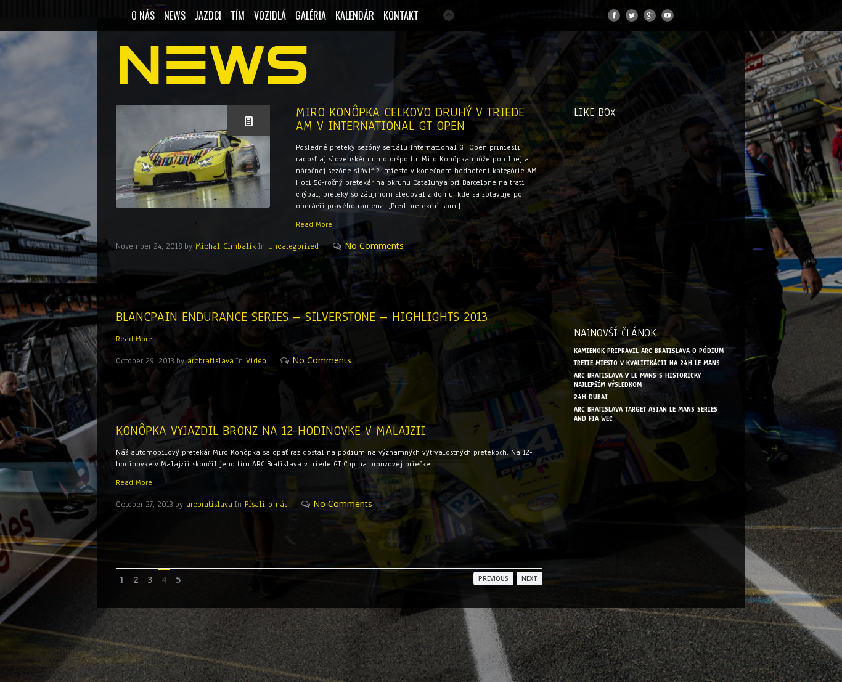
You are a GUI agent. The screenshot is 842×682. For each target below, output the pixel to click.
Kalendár (354, 15)
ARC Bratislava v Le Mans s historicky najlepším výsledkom (637, 380)
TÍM (238, 15)
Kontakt (401, 15)
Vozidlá (270, 15)
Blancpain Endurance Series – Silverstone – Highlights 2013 (302, 316)
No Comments (374, 245)
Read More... (317, 224)
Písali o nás (266, 504)
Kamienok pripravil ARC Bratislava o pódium (649, 350)
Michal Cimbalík (225, 246)
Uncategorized (293, 246)
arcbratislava (210, 361)
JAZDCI (208, 15)
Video (256, 361)
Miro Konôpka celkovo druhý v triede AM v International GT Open (410, 119)
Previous (493, 578)
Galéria (310, 15)
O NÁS (143, 15)
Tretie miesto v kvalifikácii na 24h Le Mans (647, 363)
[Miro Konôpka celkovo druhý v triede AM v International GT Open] (193, 156)
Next (529, 578)
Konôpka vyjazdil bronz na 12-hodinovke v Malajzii (270, 430)
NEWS (175, 15)
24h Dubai (591, 397)
